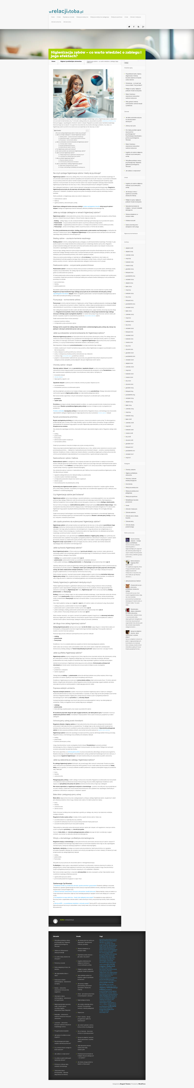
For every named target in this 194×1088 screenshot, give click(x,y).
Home (53, 17)
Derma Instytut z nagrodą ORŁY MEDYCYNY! (133, 563)
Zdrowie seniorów (56, 22)
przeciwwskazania (77, 333)
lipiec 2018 (129, 419)
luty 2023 (128, 325)
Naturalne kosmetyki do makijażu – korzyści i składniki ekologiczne (134, 208)
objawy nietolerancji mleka (108, 988)
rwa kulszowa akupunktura (108, 994)
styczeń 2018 (129, 440)
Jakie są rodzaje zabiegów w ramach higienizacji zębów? (71, 134)
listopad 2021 (129, 332)
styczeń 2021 (129, 349)
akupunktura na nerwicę (111, 939)
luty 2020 (128, 380)
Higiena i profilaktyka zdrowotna (71, 61)
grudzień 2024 (130, 269)
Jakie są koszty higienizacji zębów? (65, 152)
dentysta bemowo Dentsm (133, 581)
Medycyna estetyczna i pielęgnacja (99, 17)
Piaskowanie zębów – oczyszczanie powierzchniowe (72, 138)
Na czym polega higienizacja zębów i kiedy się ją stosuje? (71, 133)
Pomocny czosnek (59, 963)
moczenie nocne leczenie (106, 983)
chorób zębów (102, 413)
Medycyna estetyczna (82, 17)
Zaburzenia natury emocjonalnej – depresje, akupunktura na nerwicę (61, 1072)
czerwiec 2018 (130, 422)
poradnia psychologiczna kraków (108, 990)
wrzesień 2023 (130, 307)
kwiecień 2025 (130, 262)
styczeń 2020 (129, 384)
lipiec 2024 (129, 286)
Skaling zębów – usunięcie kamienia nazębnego (71, 136)
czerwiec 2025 (130, 255)
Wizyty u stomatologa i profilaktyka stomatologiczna (72, 167)
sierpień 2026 (129, 248)
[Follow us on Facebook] (134, 26)
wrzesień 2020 (130, 360)
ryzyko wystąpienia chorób (91, 206)
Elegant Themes (125, 1084)
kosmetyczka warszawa (107, 957)
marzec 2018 (129, 433)
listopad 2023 (129, 300)
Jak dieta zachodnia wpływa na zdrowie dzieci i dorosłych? (133, 119)
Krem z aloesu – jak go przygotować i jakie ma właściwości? (84, 1018)
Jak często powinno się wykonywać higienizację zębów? (70, 151)
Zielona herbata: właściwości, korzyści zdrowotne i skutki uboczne (74, 891)
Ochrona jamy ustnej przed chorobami (69, 161)
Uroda (126, 17)
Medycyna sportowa (116, 17)
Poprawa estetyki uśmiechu (66, 160)
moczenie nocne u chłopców (106, 985)
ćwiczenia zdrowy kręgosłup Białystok (106, 1008)
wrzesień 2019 (130, 398)
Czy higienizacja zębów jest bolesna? (66, 149)
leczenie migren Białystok (107, 965)
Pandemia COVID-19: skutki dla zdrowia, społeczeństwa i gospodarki (75, 885)
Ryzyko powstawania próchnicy (67, 145)
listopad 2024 (129, 272)
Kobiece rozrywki (130, 220)
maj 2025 (128, 258)
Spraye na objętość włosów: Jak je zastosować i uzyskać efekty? (86, 1039)
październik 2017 (130, 450)
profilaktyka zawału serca (107, 993)
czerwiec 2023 (130, 314)
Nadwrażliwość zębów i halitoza (67, 147)
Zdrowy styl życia (131, 126)
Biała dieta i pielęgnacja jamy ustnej (68, 165)
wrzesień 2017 (130, 454)
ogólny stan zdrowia (104, 730)
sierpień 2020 (129, 363)
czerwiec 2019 (130, 408)
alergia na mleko (104, 942)
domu (105, 951)
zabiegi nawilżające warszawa (106, 1001)
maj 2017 (128, 457)
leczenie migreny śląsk (105, 968)
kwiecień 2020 (130, 374)
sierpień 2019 (129, 401)
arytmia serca (110, 944)
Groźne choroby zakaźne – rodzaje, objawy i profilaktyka (133, 541)
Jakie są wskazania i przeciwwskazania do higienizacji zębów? (72, 142)
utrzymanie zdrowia (90, 315)
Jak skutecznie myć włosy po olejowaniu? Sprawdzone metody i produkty (86, 942)
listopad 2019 (129, 391)
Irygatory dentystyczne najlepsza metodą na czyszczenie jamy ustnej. (85, 963)
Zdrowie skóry (67, 22)
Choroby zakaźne (130, 469)
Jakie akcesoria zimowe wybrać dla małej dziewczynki (84, 1047)
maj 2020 (128, 370)
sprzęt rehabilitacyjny (105, 997)
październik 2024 (130, 276)
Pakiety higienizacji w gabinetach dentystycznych (72, 154)
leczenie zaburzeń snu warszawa (108, 971)
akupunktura (102, 939)
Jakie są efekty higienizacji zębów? (65, 158)
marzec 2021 (129, 342)
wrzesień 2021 (130, 335)
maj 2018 (128, 426)
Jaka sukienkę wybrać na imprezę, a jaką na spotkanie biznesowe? (85, 977)
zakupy (105, 1004)
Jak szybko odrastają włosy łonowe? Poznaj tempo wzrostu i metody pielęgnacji (86, 1006)
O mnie (59, 17)
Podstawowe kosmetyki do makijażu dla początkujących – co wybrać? (86, 1056)
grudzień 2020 (130, 353)
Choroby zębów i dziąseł (66, 143)
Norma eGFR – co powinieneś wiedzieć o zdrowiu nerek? (71, 903)
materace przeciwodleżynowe (108, 974)
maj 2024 (128, 290)
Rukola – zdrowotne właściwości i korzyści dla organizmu (61, 990)
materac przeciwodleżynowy (108, 978)
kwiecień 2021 (129, 339)
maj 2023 (128, 318)
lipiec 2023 (129, 311)
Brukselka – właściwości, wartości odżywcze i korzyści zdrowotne (62, 1016)
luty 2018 (128, 436)
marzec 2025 (129, 265)
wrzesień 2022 (130, 328)
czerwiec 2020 (130, 367)
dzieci (109, 951)
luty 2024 (128, 297)
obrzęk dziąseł (58, 377)
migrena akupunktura (103, 980)
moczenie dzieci (112, 980)
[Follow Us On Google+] (143, 26)
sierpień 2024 (129, 283)
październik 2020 (130, 356)
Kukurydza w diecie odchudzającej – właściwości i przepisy (62, 981)
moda (114, 986)
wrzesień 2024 (130, 279)
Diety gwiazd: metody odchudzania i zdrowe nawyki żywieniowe (134, 103)
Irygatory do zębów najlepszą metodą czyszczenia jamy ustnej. (134, 154)
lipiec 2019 (129, 405)
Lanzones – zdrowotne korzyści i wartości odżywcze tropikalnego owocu (62, 1024)
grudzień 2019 (130, 387)
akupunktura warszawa (107, 941)
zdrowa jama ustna (74, 752)
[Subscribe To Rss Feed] (138, 26)
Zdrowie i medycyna (135, 17)
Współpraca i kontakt (68, 17)
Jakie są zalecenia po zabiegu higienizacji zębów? (69, 163)
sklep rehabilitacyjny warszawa (108, 995)
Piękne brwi (81, 1012)
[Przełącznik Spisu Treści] (86, 130)
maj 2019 (128, 412)
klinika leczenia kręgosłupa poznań (108, 955)
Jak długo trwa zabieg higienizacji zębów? (70, 156)
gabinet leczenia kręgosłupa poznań (107, 952)
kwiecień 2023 (130, 321)
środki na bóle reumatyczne (104, 1011)
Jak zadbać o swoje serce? (133, 170)
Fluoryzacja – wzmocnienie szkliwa (68, 140)
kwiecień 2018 (129, 429)
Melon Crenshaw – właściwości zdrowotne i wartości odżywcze (132, 96)
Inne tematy (129, 484)
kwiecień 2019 (129, 415)
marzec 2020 (129, 377)
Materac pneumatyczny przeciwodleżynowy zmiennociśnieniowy (106, 976)
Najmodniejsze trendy (84, 1000)
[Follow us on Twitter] (129, 26)
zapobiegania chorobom (61, 293)
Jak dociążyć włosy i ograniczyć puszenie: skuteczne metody (131, 193)
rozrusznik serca (67, 356)
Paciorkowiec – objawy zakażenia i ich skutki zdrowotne (133, 611)
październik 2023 (130, 304)
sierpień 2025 (129, 251)
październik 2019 (130, 394)
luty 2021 (128, 346)
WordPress (142, 1084)
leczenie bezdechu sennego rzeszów (106, 960)
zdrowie (112, 1006)
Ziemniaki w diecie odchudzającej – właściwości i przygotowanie (62, 998)
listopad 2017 (129, 447)
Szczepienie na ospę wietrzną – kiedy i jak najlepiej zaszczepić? (74, 897)
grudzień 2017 (129, 443)
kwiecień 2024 (130, 293)
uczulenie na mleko (109, 998)
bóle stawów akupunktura (108, 945)
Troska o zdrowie (58, 411)
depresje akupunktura (107, 947)
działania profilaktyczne (109, 121)
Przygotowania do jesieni (61, 1031)
